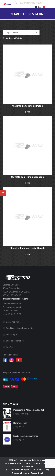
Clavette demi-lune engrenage (27, 177)
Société (9, 347)
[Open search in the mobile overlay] (29, 3)
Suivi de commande (15, 341)
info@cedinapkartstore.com (15, 299)
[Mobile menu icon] (50, 4)
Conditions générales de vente (19, 328)
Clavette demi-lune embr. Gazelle (27, 248)
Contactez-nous (13, 322)
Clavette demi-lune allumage (27, 106)
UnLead (15, 473)
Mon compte (11, 334)
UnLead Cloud (36, 473)
